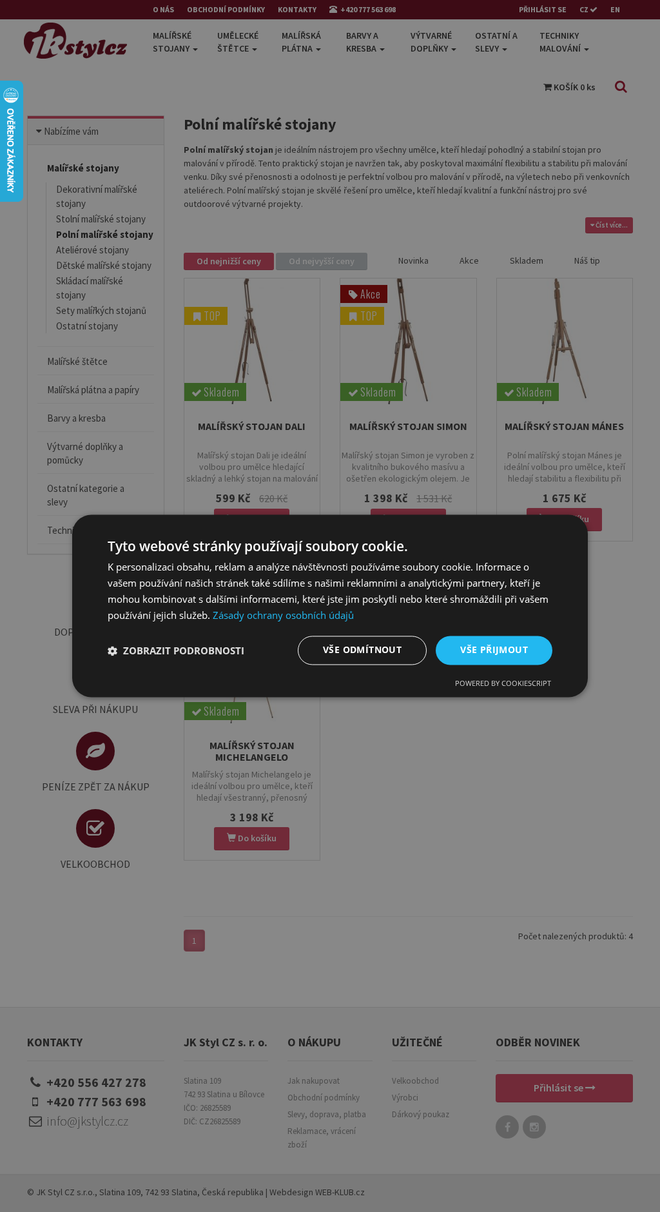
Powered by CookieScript (503, 684)
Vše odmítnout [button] (362, 650)
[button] (176, 650)
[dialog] (330, 605)
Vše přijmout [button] (494, 650)
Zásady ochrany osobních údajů (283, 615)
